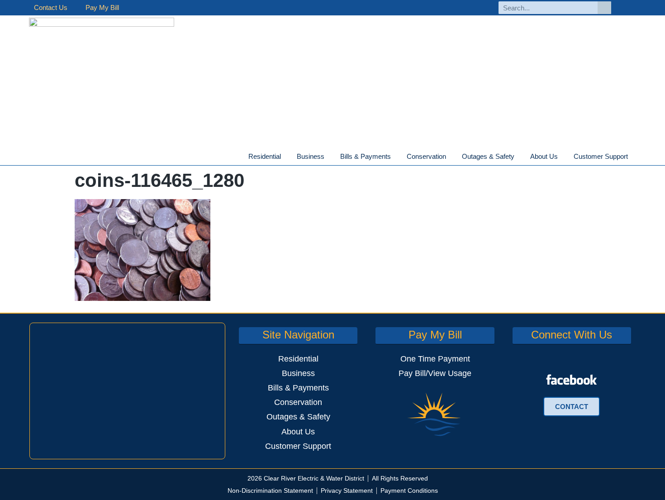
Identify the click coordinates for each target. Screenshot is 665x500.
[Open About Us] (563, 157)
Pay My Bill (102, 7)
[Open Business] (330, 157)
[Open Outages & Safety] (520, 157)
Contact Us (50, 7)
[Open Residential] (286, 157)
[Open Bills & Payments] (396, 157)
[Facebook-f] (628, 7)
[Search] (604, 7)
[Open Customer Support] (633, 157)
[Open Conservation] (451, 157)
